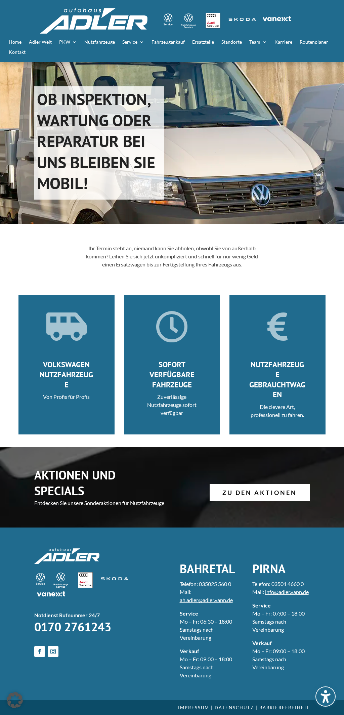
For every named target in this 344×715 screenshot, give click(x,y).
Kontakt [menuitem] (17, 52)
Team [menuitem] (254, 42)
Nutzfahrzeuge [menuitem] (99, 42)
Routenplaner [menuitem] (314, 42)
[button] (15, 700)
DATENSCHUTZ (234, 707)
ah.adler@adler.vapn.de (206, 600)
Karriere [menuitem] (283, 42)
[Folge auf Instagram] (53, 651)
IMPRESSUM (193, 707)
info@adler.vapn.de (287, 592)
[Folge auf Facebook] (39, 651)
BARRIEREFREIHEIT (284, 707)
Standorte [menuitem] (231, 42)
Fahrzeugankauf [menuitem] (168, 42)
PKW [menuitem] (64, 42)
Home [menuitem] (15, 42)
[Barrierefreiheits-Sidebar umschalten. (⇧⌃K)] (325, 696)
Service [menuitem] (129, 42)
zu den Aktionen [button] (259, 492)
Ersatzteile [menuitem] (203, 42)
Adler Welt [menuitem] (40, 42)
